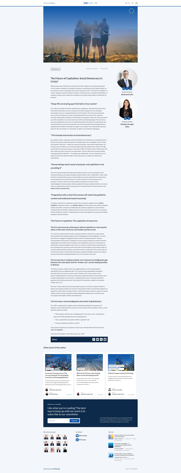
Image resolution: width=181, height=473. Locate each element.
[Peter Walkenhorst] (45, 443)
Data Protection (133, 468)
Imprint (172, 62)
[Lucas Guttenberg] (65, 436)
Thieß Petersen (53, 394)
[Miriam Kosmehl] (52, 449)
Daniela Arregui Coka (55, 390)
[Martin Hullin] (52, 436)
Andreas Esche (127, 94)
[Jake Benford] (58, 449)
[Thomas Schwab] (58, 436)
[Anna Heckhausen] (65, 449)
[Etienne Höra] (58, 443)
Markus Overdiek (117, 390)
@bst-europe (77, 435)
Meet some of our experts (49, 432)
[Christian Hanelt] (45, 436)
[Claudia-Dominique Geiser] (52, 443)
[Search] (132, 2)
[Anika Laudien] (45, 449)
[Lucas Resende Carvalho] (65, 443)
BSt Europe (77, 439)
